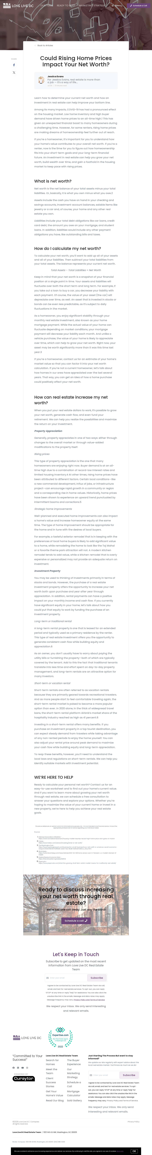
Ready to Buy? (66, 5)
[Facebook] (14, 1067)
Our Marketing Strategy (73, 1073)
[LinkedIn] (18, 1067)
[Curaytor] (24, 1081)
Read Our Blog (55, 1100)
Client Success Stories (51, 1082)
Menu (118, 5)
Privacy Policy (133, 1121)
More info (120, 1151)
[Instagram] (27, 1067)
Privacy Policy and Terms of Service (89, 1000)
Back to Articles (45, 45)
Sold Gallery (74, 1100)
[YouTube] (22, 1067)
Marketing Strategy (92, 5)
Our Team (47, 5)
